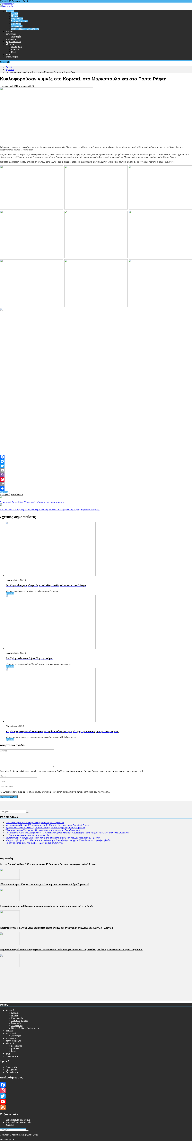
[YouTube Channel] (96, 1102)
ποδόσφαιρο (16, 46)
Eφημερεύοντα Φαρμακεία (18, 1120)
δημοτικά (10, 11)
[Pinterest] (96, 479)
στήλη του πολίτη (13, 41)
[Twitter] (96, 466)
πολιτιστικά (11, 34)
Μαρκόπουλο (17, 18)
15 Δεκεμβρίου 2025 (15, 653)
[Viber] (96, 475)
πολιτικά (9, 31)
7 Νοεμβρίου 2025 (14, 726)
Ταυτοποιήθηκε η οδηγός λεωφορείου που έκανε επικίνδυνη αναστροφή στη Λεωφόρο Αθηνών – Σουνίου (53, 838)
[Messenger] (96, 461)
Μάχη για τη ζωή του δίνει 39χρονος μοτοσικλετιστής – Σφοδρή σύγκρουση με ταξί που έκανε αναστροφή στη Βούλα (58, 840)
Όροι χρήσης (11, 1069)
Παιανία (14, 16)
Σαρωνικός (16, 24)
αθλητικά (10, 44)
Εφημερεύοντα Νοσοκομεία (18, 1122)
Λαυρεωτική (16, 26)
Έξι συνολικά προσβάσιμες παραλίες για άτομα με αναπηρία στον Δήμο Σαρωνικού (43, 830)
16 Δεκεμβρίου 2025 (15, 580)
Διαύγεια (9, 1125)
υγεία (8, 54)
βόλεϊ (13, 51)
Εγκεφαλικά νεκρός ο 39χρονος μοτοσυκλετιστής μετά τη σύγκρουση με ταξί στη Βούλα (45, 827)
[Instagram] (96, 1090)
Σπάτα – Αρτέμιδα (19, 21)
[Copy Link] (96, 484)
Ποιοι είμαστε (12, 1072)
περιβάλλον (11, 39)
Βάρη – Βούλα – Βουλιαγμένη (25, 29)
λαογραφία (16, 36)
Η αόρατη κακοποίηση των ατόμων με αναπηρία (27, 835)
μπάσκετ (15, 49)
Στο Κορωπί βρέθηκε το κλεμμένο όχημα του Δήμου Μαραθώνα (35, 822)
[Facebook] (96, 457)
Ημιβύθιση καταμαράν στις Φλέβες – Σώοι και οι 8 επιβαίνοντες (34, 843)
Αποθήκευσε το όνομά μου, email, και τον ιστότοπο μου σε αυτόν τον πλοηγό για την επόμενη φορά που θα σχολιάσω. (56, 792)
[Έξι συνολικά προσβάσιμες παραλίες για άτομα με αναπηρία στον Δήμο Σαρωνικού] (10, 900)
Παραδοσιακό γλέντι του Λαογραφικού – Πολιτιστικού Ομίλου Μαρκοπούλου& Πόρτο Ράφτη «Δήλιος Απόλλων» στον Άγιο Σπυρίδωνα (67, 832)
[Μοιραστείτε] (96, 488)
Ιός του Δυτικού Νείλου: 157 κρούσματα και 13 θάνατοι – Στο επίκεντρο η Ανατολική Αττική (47, 825)
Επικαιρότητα (12, 57)
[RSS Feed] (96, 1107)
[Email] (96, 470)
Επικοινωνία (11, 1067)
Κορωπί (14, 13)
